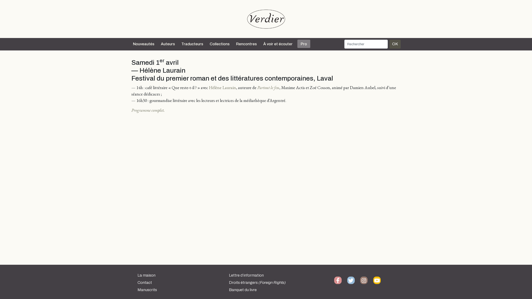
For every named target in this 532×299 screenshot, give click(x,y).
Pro (304, 44)
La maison (146, 275)
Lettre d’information (246, 275)
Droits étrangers (257, 283)
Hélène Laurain (222, 87)
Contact (145, 283)
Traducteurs (192, 44)
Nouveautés (143, 44)
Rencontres (246, 44)
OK (395, 44)
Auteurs (168, 44)
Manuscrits (147, 290)
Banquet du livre (243, 290)
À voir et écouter (278, 44)
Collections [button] (220, 44)
